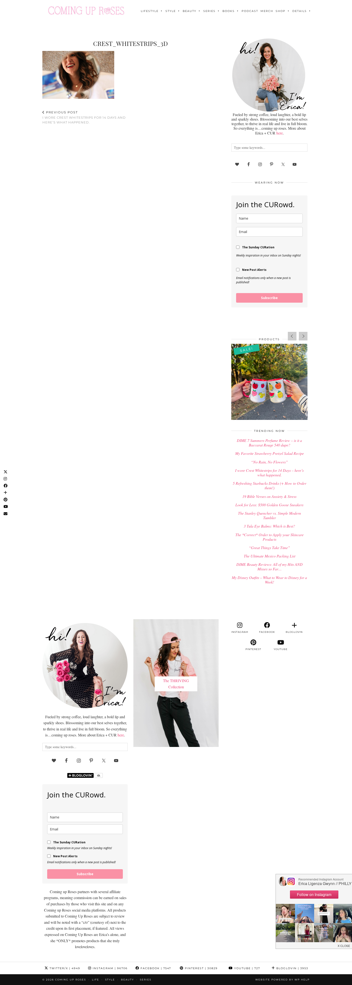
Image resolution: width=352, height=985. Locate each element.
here (279, 132)
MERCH (267, 11)
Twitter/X (64, 968)
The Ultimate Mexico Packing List (269, 555)
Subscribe (269, 297)
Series (209, 11)
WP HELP (302, 979)
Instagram (109, 968)
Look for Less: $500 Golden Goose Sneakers (269, 504)
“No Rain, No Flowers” (269, 461)
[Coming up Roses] (86, 10)
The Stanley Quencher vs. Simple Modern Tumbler (269, 515)
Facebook (155, 968)
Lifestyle (150, 11)
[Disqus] (130, 190)
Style (170, 11)
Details (299, 11)
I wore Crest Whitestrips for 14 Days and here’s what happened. (84, 117)
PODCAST (250, 11)
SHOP (280, 11)
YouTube (246, 968)
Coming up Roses (70, 979)
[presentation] (292, 336)
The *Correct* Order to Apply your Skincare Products (269, 537)
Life (95, 979)
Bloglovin (291, 968)
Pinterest (201, 968)
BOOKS (228, 11)
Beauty (189, 11)
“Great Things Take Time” (269, 547)
